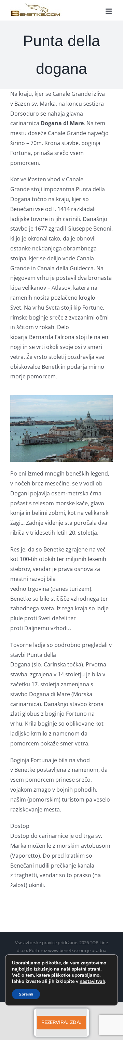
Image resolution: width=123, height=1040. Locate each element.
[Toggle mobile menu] (109, 11)
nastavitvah (92, 981)
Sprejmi (26, 994)
